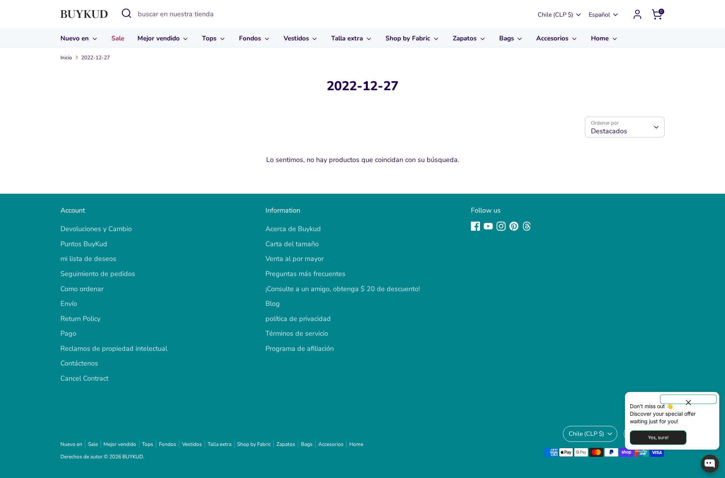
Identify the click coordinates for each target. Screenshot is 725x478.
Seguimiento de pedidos (97, 273)
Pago (68, 333)
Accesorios (553, 38)
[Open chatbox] (710, 464)
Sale (117, 38)
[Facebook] (475, 226)
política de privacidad (298, 318)
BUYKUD (132, 456)
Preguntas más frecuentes (305, 273)
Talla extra (348, 38)
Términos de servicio (296, 333)
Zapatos (465, 38)
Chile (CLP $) (555, 15)
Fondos (251, 38)
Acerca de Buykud (293, 228)
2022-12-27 (95, 57)
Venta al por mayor (294, 258)
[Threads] (526, 226)
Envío (68, 303)
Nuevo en (75, 38)
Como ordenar (81, 288)
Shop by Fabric (409, 38)
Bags (507, 38)
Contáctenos (79, 363)
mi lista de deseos (88, 258)
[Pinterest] (513, 226)
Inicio (66, 57)
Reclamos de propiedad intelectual (113, 348)
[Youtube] (488, 226)
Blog (272, 303)
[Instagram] (501, 226)
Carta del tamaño (292, 243)
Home (601, 38)
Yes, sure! (658, 437)
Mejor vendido (159, 38)
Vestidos (297, 38)
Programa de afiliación (299, 348)
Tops (210, 38)
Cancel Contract (84, 378)
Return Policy (80, 318)
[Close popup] (688, 399)
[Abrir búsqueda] (126, 13)
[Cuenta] (637, 14)
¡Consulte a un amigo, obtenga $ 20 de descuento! (342, 288)
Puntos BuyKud (83, 243)
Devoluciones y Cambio (96, 228)
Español (599, 15)
